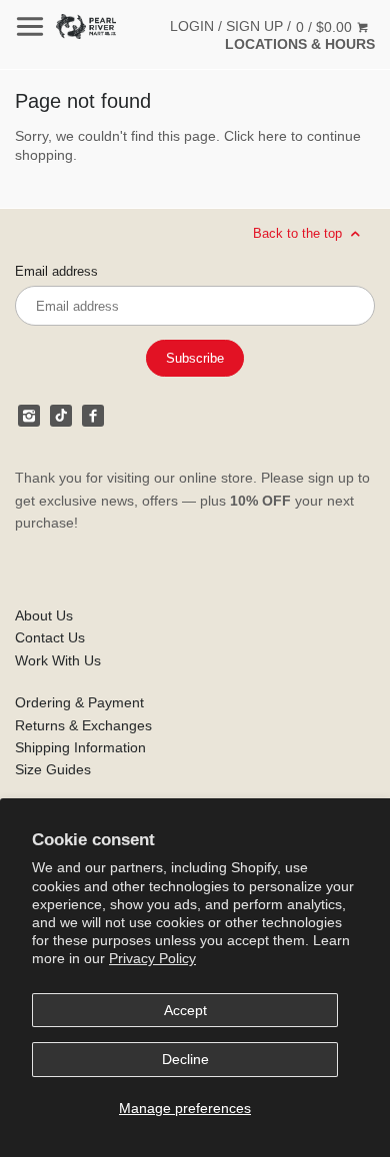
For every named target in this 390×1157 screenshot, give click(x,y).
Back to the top (299, 233)
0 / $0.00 (326, 27)
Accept (185, 1010)
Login (192, 26)
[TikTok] (61, 416)
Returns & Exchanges (83, 725)
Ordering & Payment (79, 702)
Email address (56, 272)
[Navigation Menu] (30, 26)
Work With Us (58, 660)
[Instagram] (29, 416)
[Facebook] (93, 416)
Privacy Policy (152, 958)
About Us (44, 615)
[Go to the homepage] (86, 26)
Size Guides (53, 769)
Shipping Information (80, 747)
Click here (255, 136)
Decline (185, 1059)
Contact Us (50, 637)
